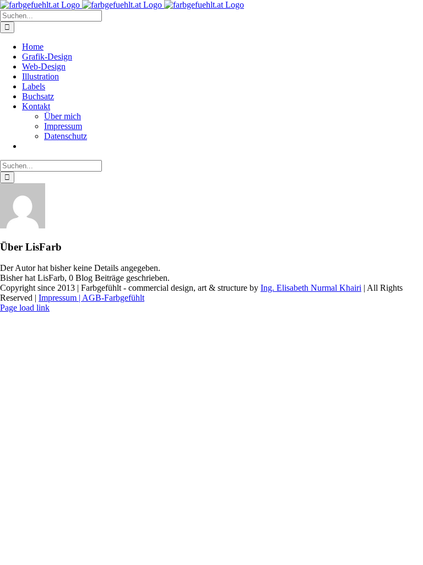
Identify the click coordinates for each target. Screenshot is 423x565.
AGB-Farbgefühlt (113, 297)
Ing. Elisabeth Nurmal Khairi (311, 287)
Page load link (25, 307)
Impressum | (60, 297)
